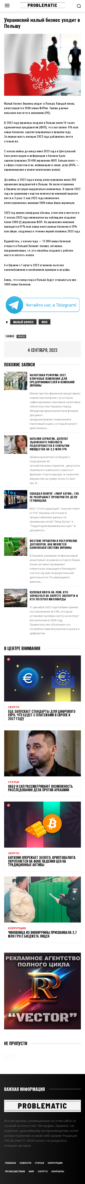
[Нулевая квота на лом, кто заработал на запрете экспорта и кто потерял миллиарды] (15, 598)
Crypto (13, 707)
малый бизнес (23, 322)
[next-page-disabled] (13, 1057)
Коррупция (17, 928)
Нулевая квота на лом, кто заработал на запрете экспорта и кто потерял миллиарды (54, 595)
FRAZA (21, 336)
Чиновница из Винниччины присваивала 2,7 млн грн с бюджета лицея (42, 934)
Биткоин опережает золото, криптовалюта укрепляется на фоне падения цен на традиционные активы (42, 861)
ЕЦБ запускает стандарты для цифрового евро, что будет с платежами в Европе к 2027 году (41, 715)
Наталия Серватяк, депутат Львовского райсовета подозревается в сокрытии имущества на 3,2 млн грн (49, 443)
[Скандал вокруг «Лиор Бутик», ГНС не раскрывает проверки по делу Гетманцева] (15, 499)
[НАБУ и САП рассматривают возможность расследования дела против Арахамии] (42, 753)
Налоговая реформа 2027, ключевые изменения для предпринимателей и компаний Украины (52, 380)
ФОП (44, 322)
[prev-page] (6, 1057)
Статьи (13, 782)
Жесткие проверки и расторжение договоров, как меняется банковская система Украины (53, 544)
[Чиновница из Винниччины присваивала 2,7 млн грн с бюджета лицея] (42, 899)
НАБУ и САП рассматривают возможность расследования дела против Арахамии (40, 788)
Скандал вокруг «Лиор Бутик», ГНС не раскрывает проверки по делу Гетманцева (54, 497)
